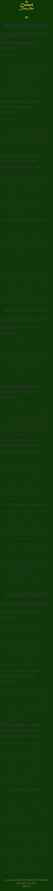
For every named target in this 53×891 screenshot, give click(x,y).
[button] (26, 17)
